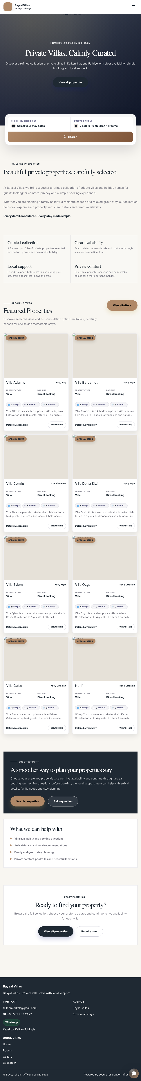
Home (7, 1044)
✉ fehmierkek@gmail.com (20, 1008)
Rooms (7, 1050)
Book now (9, 1062)
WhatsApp (11, 1022)
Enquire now (89, 931)
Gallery (7, 1056)
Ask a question (63, 801)
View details (56, 424)
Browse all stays (83, 1014)
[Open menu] (133, 7)
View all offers (122, 305)
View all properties (70, 82)
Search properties (27, 801)
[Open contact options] (134, 1073)
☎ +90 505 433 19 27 (17, 1014)
